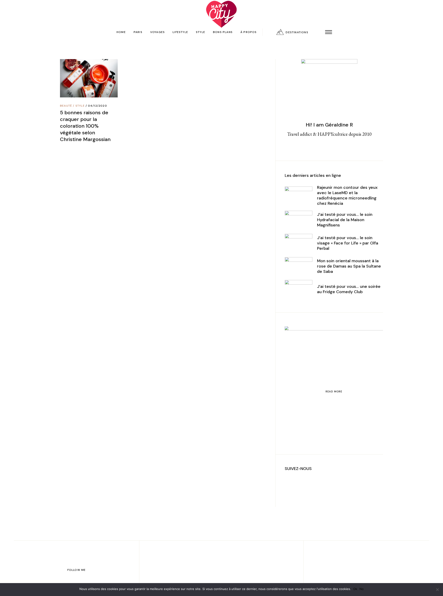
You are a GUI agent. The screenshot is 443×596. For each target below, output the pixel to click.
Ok (355, 589)
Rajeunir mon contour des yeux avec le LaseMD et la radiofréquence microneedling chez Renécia (347, 195)
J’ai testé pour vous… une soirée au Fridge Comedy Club (348, 289)
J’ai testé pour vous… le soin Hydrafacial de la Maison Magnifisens (344, 220)
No (361, 589)
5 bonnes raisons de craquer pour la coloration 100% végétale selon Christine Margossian (85, 126)
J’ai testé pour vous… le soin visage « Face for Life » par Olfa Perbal (347, 243)
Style (80, 106)
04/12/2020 (97, 106)
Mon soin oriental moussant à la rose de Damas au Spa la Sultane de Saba (349, 266)
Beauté (66, 106)
